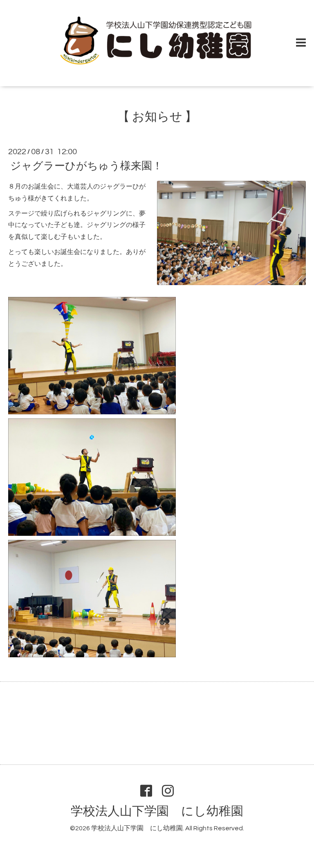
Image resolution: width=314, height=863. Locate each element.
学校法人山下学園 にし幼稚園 (157, 811)
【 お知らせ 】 (157, 116)
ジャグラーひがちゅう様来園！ (86, 166)
